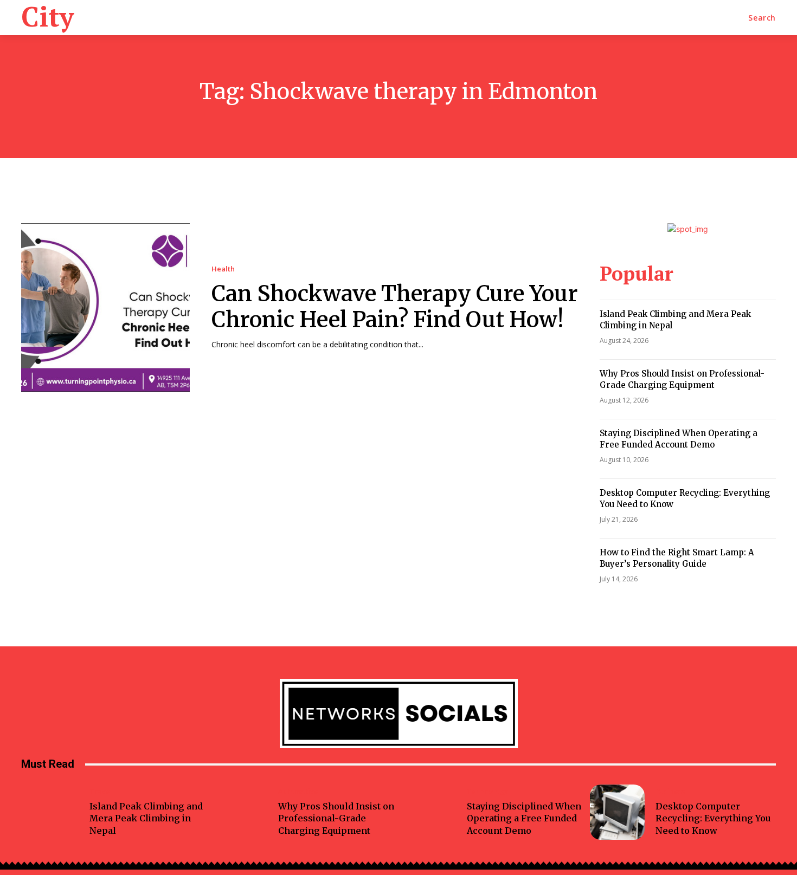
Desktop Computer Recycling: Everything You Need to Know (713, 818)
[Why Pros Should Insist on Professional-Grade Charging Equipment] (240, 812)
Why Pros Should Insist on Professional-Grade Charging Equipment (682, 379)
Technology (487, 791)
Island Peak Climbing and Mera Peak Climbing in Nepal (146, 818)
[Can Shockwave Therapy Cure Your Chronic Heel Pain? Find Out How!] (105, 307)
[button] (762, 18)
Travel (100, 791)
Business (670, 791)
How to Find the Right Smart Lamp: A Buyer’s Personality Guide (677, 558)
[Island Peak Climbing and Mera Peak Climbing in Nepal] (51, 812)
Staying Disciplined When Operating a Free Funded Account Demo (678, 439)
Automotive (298, 791)
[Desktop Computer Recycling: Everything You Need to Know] (617, 812)
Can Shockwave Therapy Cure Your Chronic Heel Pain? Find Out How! (394, 306)
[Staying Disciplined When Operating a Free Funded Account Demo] (428, 812)
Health (223, 269)
